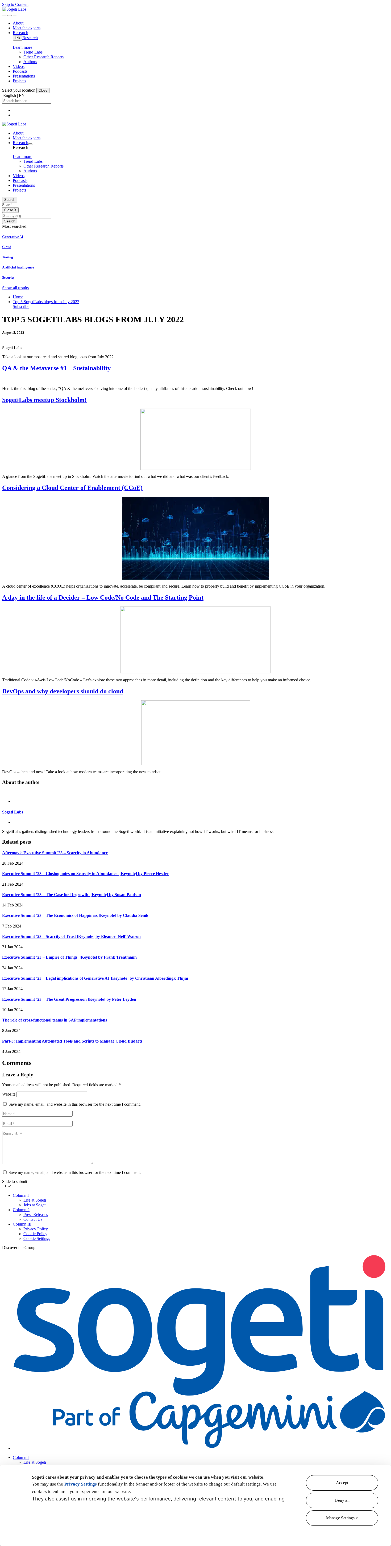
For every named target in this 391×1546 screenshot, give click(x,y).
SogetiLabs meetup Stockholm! (44, 399)
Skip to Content (15, 4)
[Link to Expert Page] (195, 792)
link (17, 38)
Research (30, 37)
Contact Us (32, 1219)
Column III (22, 1224)
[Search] (4, 15)
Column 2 (21, 1209)
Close (43, 90)
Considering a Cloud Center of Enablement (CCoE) (72, 487)
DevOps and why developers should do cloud (62, 691)
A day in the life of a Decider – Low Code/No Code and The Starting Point (102, 597)
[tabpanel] (195, 812)
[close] (9, 15)
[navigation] (15, 15)
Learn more (22, 47)
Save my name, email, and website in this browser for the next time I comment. (75, 1104)
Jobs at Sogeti (35, 1205)
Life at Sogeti (34, 1200)
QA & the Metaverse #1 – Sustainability (56, 368)
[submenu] (30, 144)
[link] (14, 9)
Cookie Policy (35, 1233)
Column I (21, 1195)
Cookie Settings (36, 1238)
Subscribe (21, 306)
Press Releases (35, 1214)
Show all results (15, 288)
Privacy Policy (35, 1229)
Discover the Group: (19, 1247)
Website (8, 1094)
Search (9, 200)
